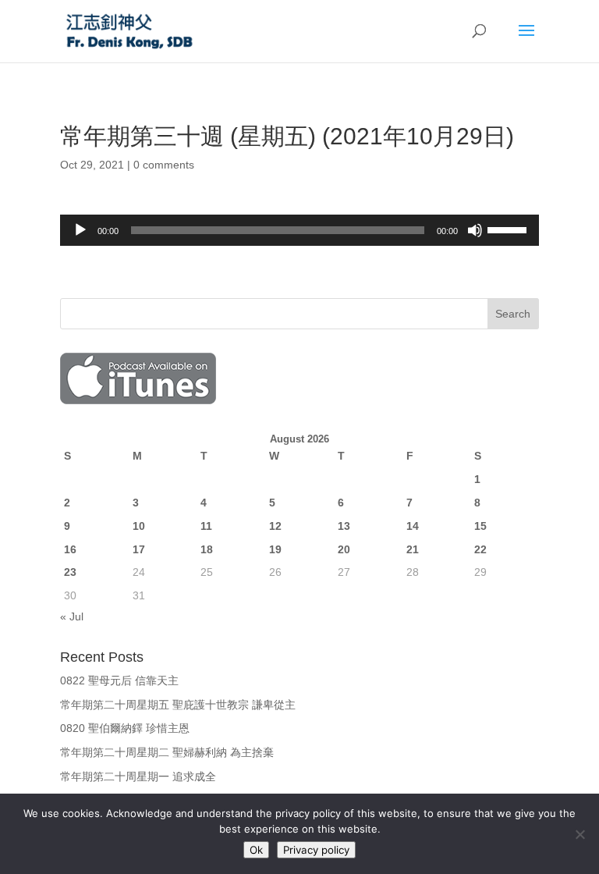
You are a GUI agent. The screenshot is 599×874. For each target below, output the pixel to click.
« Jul (71, 616)
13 (344, 526)
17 (139, 549)
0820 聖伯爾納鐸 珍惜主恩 (125, 728)
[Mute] (475, 230)
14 (412, 526)
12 (275, 526)
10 (139, 526)
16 (70, 549)
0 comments (163, 164)
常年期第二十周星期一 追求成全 (138, 776)
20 (344, 549)
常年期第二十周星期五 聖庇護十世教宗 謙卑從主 (178, 704)
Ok (256, 850)
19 (275, 549)
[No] (579, 834)
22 (480, 549)
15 (480, 526)
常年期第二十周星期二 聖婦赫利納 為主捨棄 (167, 752)
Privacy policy (316, 850)
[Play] (80, 230)
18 (206, 549)
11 (206, 526)
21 (412, 549)
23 (70, 572)
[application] (299, 230)
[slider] (509, 229)
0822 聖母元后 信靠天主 (119, 680)
